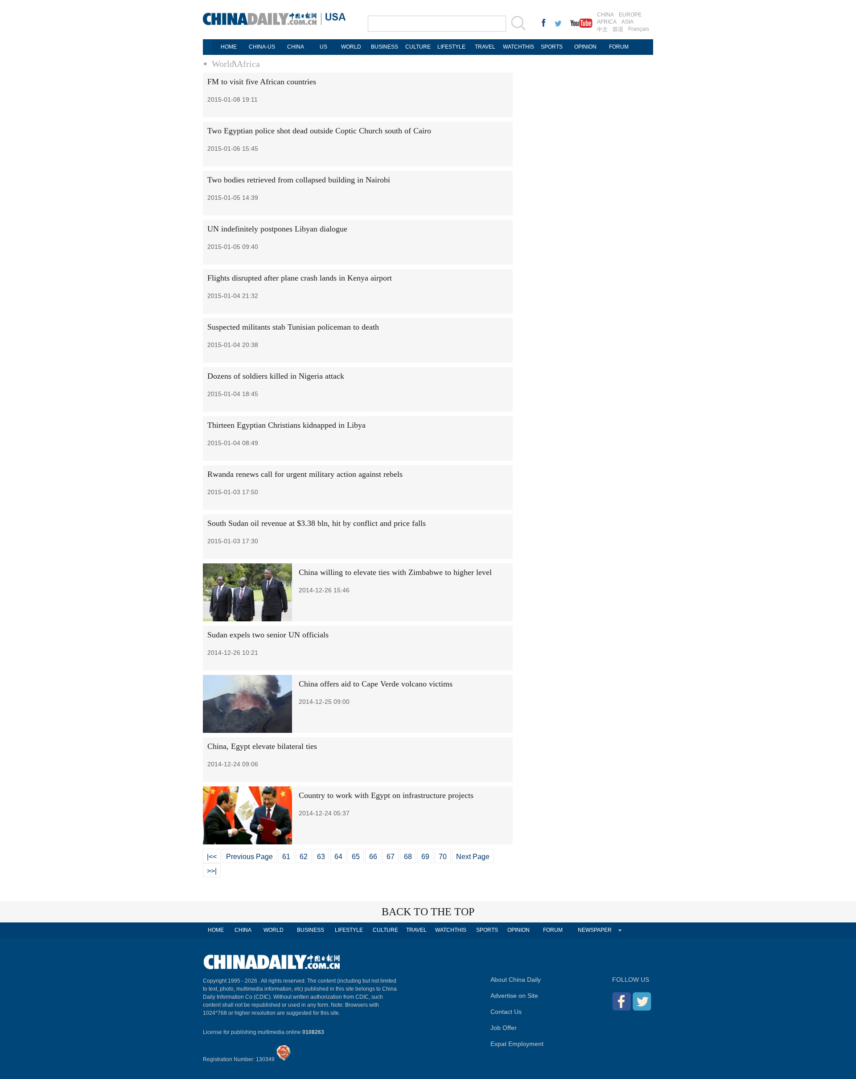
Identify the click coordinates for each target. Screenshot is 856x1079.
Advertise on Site (514, 995)
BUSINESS (384, 47)
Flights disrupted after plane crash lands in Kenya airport (299, 277)
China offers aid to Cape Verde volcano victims (376, 683)
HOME (229, 47)
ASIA (627, 22)
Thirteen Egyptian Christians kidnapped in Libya (286, 425)
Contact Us (506, 1011)
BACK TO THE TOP (428, 912)
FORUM (619, 47)
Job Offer (503, 1027)
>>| (212, 871)
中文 (602, 29)
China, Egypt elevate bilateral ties (262, 746)
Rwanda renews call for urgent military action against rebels (305, 474)
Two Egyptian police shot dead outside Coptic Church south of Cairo (319, 130)
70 (443, 856)
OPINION (585, 47)
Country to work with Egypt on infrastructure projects (386, 795)
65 (356, 856)
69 (425, 856)
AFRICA (607, 22)
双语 (618, 29)
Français (638, 29)
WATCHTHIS (518, 47)
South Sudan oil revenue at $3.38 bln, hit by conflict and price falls (316, 523)
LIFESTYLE (451, 47)
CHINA (605, 15)
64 (338, 856)
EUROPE (630, 15)
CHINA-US (262, 47)
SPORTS (552, 47)
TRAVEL (485, 47)
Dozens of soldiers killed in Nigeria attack (275, 376)
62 (304, 856)
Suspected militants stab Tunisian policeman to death (293, 326)
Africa (248, 64)
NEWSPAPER (595, 930)
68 (408, 856)
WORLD (351, 47)
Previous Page (249, 856)
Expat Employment (516, 1043)
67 (391, 856)
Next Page (473, 856)
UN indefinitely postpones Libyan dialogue (277, 228)
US (323, 47)
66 (373, 856)
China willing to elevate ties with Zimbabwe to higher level (395, 572)
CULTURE (418, 47)
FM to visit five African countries (261, 81)
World (223, 64)
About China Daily (515, 979)
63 (321, 856)
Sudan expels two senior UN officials (268, 634)
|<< (212, 856)
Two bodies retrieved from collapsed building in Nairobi (298, 179)
